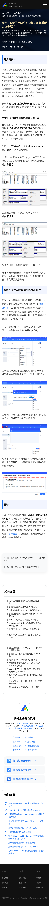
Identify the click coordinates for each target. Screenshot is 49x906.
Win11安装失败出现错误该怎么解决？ (24, 810)
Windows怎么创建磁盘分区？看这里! (24, 620)
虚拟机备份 (17, 750)
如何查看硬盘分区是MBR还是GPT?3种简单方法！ (25, 615)
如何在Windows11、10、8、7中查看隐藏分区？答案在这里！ (26, 837)
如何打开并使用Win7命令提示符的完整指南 (25, 822)
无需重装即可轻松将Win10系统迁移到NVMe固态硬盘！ (25, 664)
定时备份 (31, 741)
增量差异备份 (33, 746)
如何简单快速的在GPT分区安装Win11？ (25, 847)
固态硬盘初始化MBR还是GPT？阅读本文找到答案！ (25, 649)
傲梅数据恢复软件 (23, 769)
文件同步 (31, 737)
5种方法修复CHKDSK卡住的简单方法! (25, 610)
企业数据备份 (22, 723)
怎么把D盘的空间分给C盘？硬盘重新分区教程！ (22, 16)
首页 (7, 13)
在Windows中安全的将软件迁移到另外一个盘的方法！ (25, 624)
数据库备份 (17, 746)
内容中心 (17, 13)
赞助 (40, 878)
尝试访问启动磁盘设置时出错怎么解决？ (24, 602)
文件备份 (16, 737)
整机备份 (16, 741)
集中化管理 (32, 750)
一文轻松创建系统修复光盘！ (20, 832)
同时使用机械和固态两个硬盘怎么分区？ (24, 630)
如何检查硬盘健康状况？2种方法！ (24, 607)
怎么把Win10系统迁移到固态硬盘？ (24, 660)
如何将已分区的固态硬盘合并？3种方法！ (25, 655)
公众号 (40, 888)
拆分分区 (13, 534)
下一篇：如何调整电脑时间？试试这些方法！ (21, 567)
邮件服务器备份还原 (23, 728)
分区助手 (5, 878)
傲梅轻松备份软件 (23, 760)
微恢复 (4, 888)
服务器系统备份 (26, 726)
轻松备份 (5, 883)
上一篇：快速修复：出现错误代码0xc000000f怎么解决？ (24, 559)
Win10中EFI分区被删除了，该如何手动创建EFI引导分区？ (25, 670)
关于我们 (22, 878)
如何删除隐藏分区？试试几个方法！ (23, 828)
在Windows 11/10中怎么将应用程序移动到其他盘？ (26, 852)
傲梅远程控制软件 (23, 779)
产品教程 (22, 888)
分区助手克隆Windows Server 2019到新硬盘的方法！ (26, 815)
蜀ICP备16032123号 (38, 898)
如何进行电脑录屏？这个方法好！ (22, 843)
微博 (40, 883)
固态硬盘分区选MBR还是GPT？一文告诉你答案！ (25, 682)
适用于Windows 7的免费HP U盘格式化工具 (25, 636)
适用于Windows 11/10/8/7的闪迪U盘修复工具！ (25, 676)
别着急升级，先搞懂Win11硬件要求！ (25, 687)
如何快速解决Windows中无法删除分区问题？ (25, 804)
